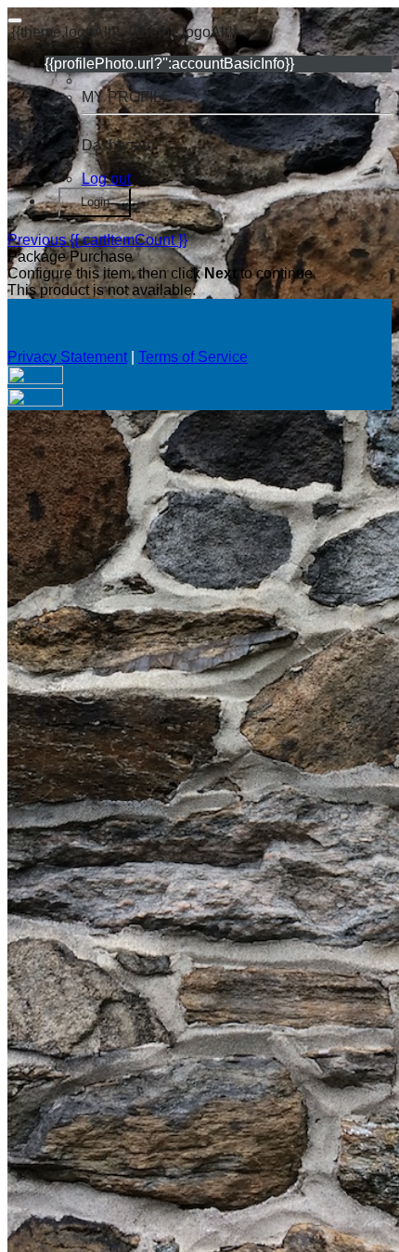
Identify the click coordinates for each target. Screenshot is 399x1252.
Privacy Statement (67, 357)
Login (95, 202)
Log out (106, 179)
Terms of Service (193, 357)
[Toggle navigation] (14, 20)
